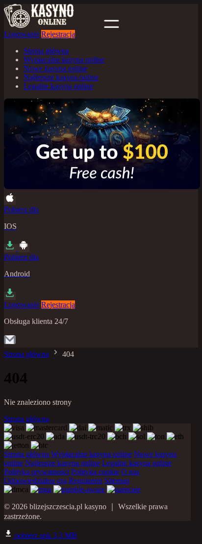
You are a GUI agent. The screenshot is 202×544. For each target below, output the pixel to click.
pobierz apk (45, 535)
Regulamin (85, 480)
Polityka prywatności (36, 472)
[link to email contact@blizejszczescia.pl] (10, 343)
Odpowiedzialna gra (35, 480)
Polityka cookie (95, 472)
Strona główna (46, 51)
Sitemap (116, 480)
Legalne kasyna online (58, 86)
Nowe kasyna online (55, 68)
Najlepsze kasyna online (61, 77)
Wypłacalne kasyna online (64, 59)
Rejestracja (58, 34)
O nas (130, 472)
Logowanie (21, 34)
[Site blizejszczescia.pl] (53, 25)
